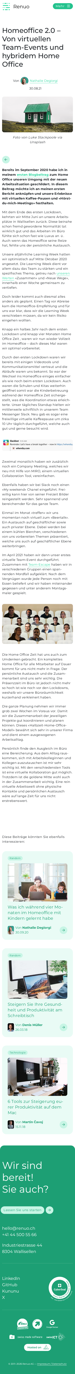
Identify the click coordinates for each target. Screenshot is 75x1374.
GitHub (9, 1284)
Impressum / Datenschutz (52, 1364)
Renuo (21, 6)
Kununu (10, 1291)
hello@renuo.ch (18, 1228)
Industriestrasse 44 (22, 1245)
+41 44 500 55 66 (19, 1234)
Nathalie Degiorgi (44, 81)
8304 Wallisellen (19, 1251)
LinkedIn (11, 1278)
